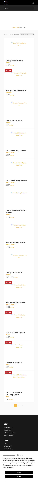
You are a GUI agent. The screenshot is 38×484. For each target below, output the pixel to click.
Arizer (8, 335)
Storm (7, 365)
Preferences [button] (10, 467)
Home (13, 27)
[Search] (32, 8)
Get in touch (8, 446)
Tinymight (9, 93)
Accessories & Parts (10, 432)
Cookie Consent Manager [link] (9, 455)
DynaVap (8, 63)
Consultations (8, 449)
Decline (19, 476)
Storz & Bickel (10, 152)
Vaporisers (7, 430)
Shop (17, 27)
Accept (19, 472)
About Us (6, 443)
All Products (8, 427)
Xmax (7, 397)
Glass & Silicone (9, 435)
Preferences (19, 480)
